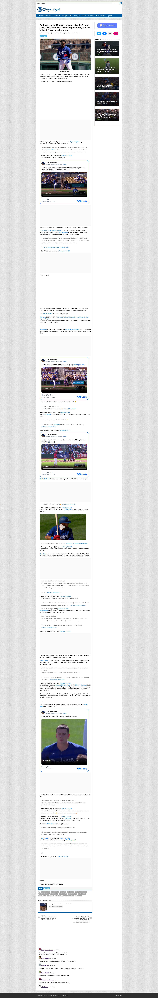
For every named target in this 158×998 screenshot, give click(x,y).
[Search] (121, 3)
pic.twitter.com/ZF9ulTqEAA (78, 605)
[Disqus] (65, 967)
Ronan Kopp (44, 610)
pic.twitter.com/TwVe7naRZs (57, 679)
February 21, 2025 (66, 808)
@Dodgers (57, 424)
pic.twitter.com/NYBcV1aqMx (48, 627)
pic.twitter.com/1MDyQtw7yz (61, 247)
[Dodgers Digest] (48, 9)
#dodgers (60, 317)
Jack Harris (44, 838)
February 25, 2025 (64, 838)
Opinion (84, 16)
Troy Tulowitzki (63, 232)
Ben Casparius (70, 840)
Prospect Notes (67, 16)
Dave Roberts (51, 149)
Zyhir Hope (48, 414)
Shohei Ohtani (47, 313)
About (43, 3)
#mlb (64, 317)
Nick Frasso (43, 554)
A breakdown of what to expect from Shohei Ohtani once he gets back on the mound (49, 917)
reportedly (68, 818)
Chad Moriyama (45, 33)
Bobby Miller (55, 892)
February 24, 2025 (64, 251)
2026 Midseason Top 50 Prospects (49, 16)
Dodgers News (66, 33)
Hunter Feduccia (45, 479)
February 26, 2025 (67, 547)
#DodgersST (69, 543)
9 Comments (76, 33)
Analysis (77, 16)
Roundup (91, 16)
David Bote (68, 509)
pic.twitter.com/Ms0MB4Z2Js (53, 592)
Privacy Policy (118, 995)
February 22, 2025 (66, 155)
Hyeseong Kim (75, 142)
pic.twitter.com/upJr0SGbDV (80, 543)
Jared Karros (44, 660)
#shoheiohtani (70, 317)
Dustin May (43, 329)
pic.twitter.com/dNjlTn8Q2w (69, 504)
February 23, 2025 (65, 412)
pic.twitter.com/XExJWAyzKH (68, 408)
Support (109, 16)
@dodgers (43, 317)
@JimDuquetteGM (49, 247)
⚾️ (107, 25)
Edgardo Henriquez (81, 685)
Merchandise (100, 16)
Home (38, 3)
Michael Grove (51, 824)
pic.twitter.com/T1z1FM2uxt (48, 426)
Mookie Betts (57, 230)
